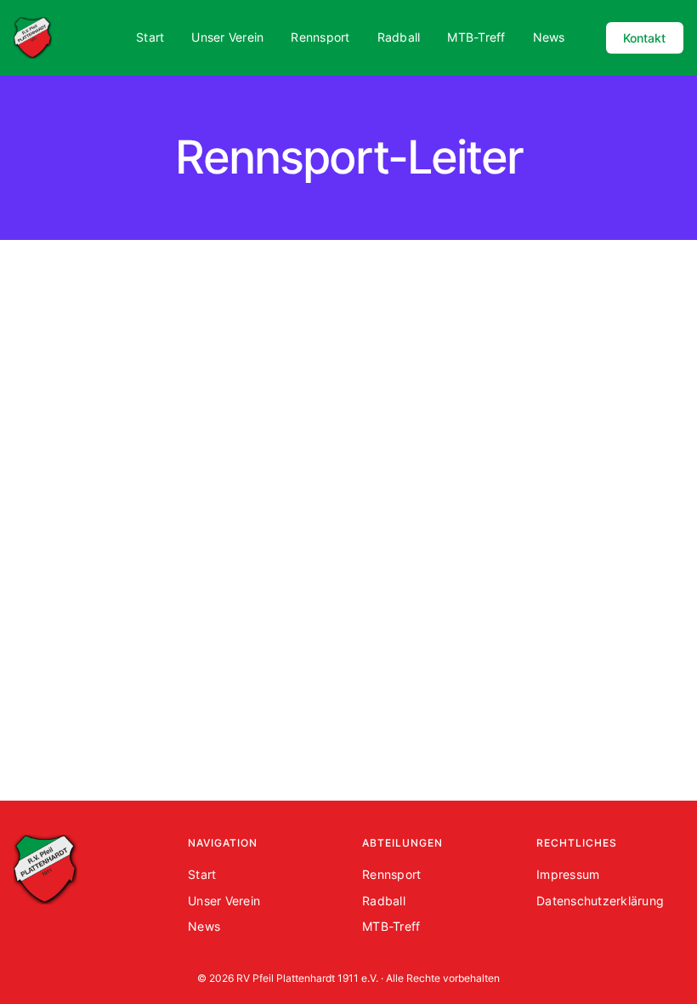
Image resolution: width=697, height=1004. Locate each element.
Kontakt (644, 38)
